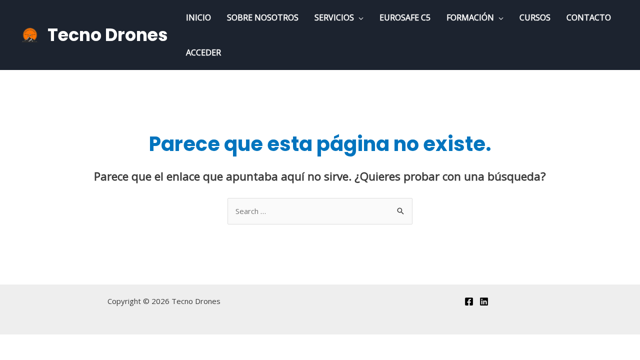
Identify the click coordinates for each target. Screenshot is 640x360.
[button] (359, 17)
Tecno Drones (108, 34)
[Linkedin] (484, 301)
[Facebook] (469, 301)
